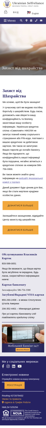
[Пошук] (21, 20)
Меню (11, 20)
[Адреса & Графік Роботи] (26, 20)
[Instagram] (9, 366)
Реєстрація (14, 385)
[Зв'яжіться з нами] (41, 20)
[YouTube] (20, 366)
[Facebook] (3, 366)
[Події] (31, 20)
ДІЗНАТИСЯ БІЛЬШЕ (20, 205)
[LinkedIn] (14, 366)
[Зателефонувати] (36, 20)
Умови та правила (11, 399)
